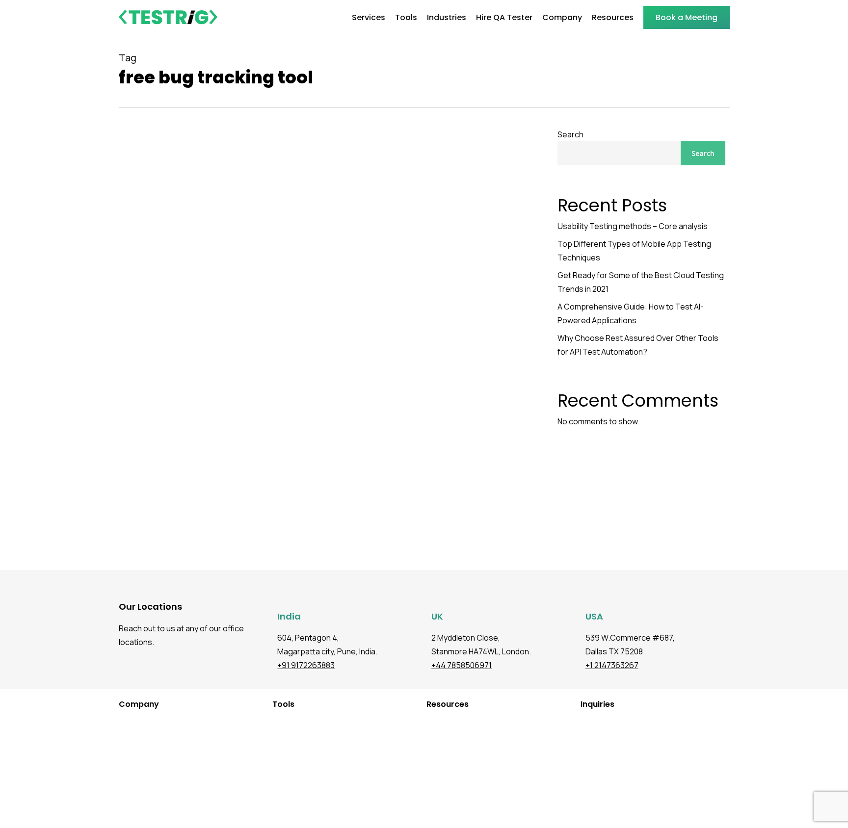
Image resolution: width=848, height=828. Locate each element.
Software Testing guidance (177, 530)
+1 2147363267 (611, 665)
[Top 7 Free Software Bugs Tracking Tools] (324, 378)
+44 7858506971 (461, 665)
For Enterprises (134, 767)
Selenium (277, 796)
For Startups (129, 752)
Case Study (435, 752)
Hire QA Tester (133, 737)
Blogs (426, 722)
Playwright (279, 722)
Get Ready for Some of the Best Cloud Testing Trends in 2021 (640, 282)
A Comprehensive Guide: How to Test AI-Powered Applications (630, 313)
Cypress (276, 737)
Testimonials (438, 737)
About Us (124, 781)
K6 (267, 767)
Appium (275, 781)
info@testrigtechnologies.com (641, 722)
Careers (122, 796)
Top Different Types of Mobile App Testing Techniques (634, 250)
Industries (125, 722)
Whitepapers (438, 767)
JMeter (274, 752)
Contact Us (127, 811)
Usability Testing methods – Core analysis (632, 226)
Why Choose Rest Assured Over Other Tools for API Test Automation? (637, 345)
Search (570, 134)
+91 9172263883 (306, 665)
